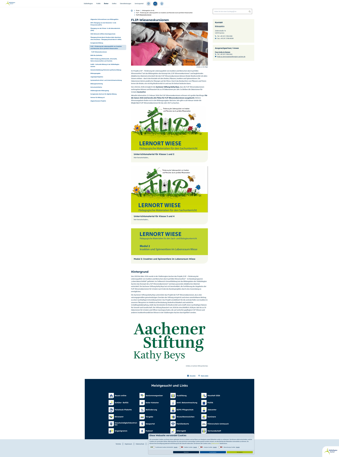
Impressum (128, 444)
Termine (118, 444)
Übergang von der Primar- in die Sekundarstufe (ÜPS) (105, 29)
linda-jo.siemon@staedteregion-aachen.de (231, 57)
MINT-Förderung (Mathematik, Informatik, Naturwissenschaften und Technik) (103, 60)
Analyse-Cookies (208, 447)
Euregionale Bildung (96, 43)
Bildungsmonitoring (96, 83)
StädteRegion (88, 3)
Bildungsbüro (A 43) (148, 10)
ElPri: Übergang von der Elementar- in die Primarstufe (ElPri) (103, 24)
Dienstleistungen (125, 3)
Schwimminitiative (96, 87)
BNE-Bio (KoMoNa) (96, 55)
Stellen (114, 3)
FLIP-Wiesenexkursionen (99, 52)
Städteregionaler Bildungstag (99, 90)
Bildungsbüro (219, 26)
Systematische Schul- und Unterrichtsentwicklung (106, 80)
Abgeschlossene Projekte (98, 101)
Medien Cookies (188, 447)
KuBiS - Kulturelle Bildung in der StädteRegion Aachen (104, 65)
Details (175, 447)
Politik (98, 3)
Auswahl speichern (212, 452)
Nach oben (204, 376)
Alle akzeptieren (240, 452)
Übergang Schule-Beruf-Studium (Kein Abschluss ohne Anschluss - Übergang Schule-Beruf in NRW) (105, 38)
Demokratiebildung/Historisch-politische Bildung (105, 70)
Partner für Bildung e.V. (97, 97)
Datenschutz (215, 443)
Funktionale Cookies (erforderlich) (164, 447)
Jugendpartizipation (96, 77)
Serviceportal (139, 3)
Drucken (193, 376)
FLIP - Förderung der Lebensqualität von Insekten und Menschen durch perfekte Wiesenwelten (164, 13)
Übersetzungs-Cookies (229, 447)
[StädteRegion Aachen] (10, 3)
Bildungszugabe (95, 73)
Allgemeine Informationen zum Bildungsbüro (104, 19)
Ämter (106, 3)
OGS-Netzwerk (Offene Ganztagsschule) (102, 34)
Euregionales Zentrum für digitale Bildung (103, 94)
